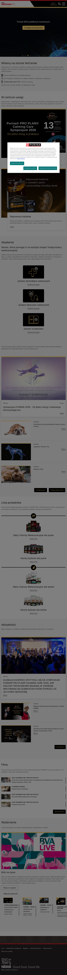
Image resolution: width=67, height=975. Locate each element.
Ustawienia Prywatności (17, 163)
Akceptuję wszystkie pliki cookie (47, 168)
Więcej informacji (21, 158)
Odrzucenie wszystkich (30, 168)
